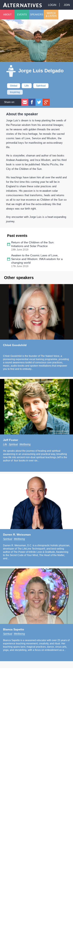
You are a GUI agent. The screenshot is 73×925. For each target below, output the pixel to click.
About (7, 14)
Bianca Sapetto (13, 629)
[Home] (22, 4)
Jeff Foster (10, 440)
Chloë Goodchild (15, 345)
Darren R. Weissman (17, 534)
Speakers (36, 14)
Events (22, 14)
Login (52, 4)
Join (67, 4)
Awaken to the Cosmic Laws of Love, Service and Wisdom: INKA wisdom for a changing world (37, 259)
